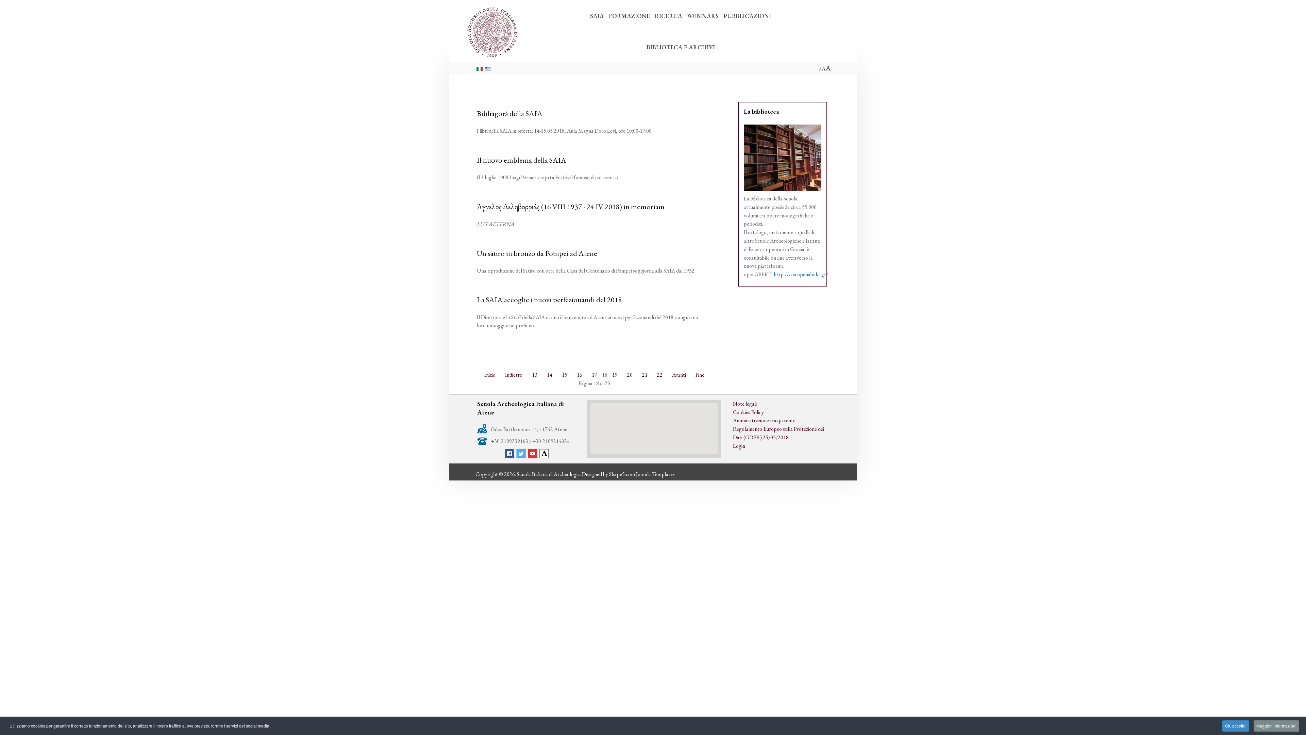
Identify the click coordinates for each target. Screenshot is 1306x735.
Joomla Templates (655, 474)
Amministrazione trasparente (764, 420)
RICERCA (668, 16)
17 (594, 374)
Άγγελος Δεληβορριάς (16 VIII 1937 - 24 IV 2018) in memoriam (571, 206)
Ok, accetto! (1235, 726)
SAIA (597, 16)
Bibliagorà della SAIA (509, 113)
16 (579, 374)
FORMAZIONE (629, 16)
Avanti (679, 374)
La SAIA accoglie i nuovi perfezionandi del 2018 (549, 299)
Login (739, 446)
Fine (700, 374)
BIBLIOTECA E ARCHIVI (681, 47)
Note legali (745, 403)
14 (549, 374)
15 (564, 374)
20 (630, 374)
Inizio (490, 374)
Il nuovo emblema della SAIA (521, 160)
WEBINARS (703, 16)
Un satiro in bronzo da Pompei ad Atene (537, 253)
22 (660, 374)
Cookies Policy (748, 412)
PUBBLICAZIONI (747, 16)
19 (615, 374)
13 (534, 374)
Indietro (513, 374)
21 (645, 374)
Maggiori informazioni (1276, 726)
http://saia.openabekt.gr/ (801, 274)
